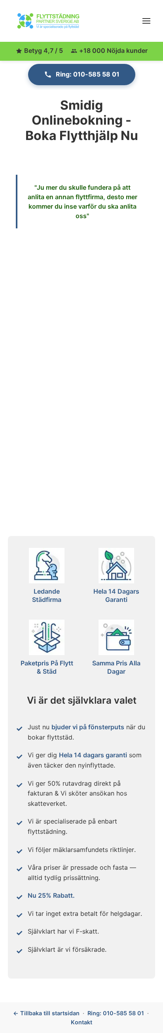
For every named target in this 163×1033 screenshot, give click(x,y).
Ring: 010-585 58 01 (87, 74)
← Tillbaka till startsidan (46, 1013)
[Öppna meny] (146, 21)
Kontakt (81, 1022)
